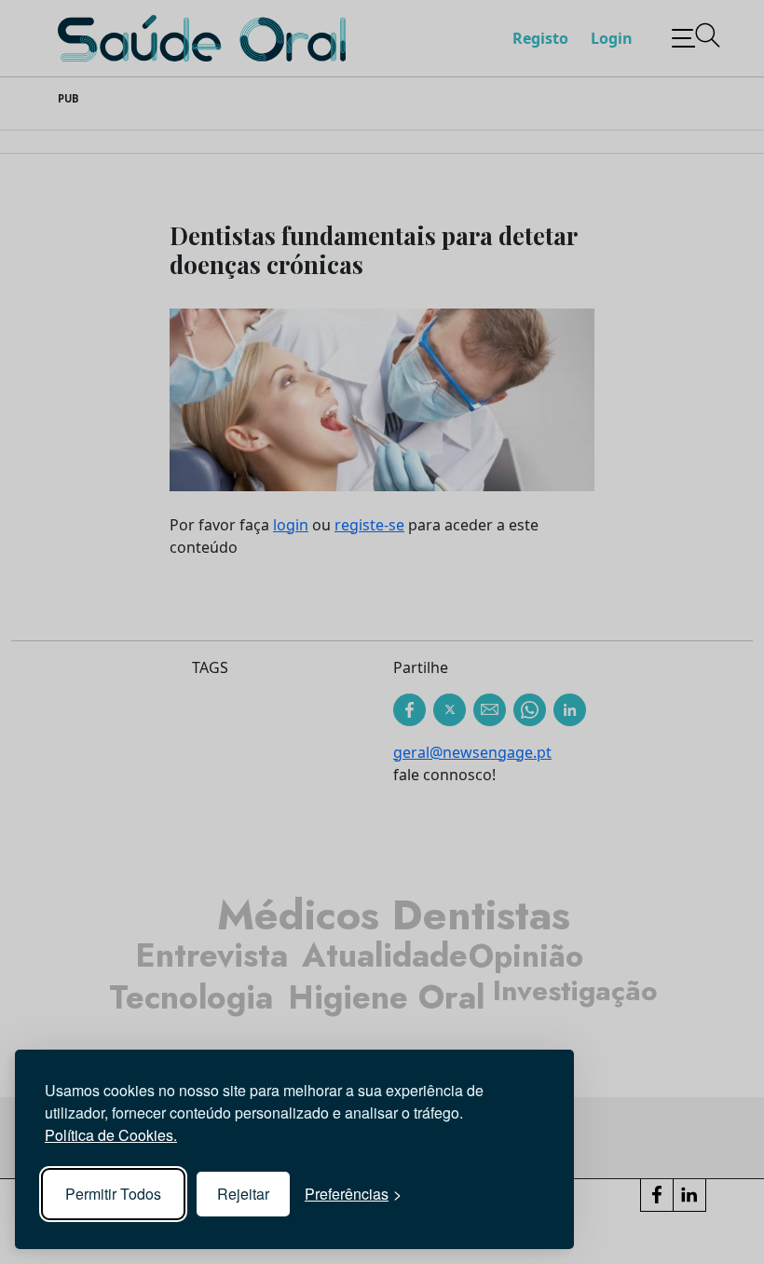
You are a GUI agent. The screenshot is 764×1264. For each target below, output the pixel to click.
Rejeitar (243, 1193)
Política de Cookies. (111, 1135)
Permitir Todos (113, 1193)
